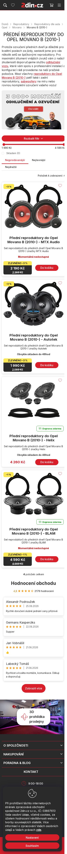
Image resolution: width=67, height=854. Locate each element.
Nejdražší (11, 166)
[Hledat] (5, 5)
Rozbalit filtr (31, 138)
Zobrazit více (33, 688)
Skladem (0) (13, 153)
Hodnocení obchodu (33, 583)
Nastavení (32, 837)
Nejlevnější (38, 160)
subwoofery (28, 81)
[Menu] (59, 5)
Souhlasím (32, 845)
